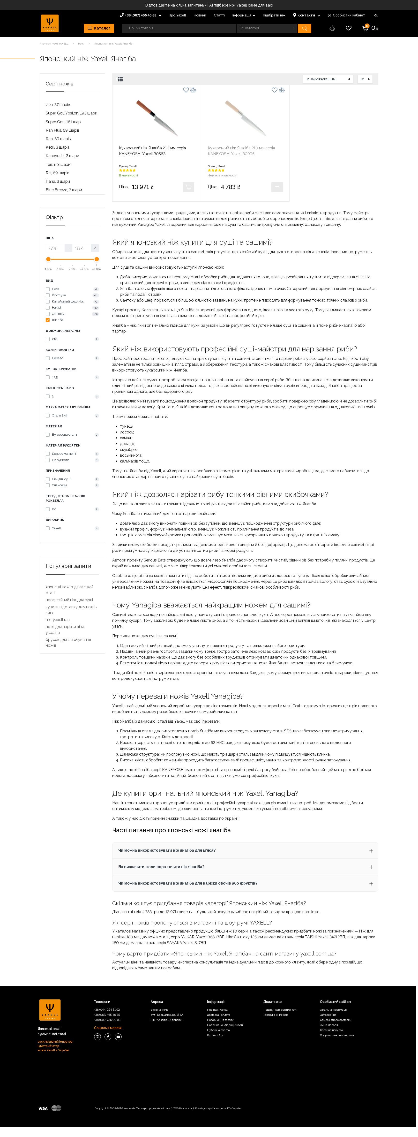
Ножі (81, 43)
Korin (146, 310)
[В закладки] (186, 91)
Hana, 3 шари (58, 181)
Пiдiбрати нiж (274, 15)
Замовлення (328, 1014)
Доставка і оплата (218, 1014)
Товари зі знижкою (275, 1014)
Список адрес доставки (335, 1020)
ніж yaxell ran (58, 619)
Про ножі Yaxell (217, 1009)
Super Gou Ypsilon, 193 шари (71, 113)
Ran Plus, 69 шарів (62, 130)
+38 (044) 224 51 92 (107, 1009)
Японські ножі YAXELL (54, 43)
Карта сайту (215, 1035)
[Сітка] (120, 79)
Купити (188, 187)
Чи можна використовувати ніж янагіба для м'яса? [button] (167, 850)
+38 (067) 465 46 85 (141, 15)
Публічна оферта (218, 1030)
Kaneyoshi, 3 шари (62, 155)
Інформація (241, 15)
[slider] (48, 259)
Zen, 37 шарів (58, 104)
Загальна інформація (334, 1009)
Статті (219, 15)
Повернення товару (220, 1020)
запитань (195, 5)
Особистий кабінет (349, 15)
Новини (200, 15)
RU (375, 15)
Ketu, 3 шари (57, 147)
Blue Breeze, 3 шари (64, 190)
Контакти (307, 15)
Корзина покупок (331, 1030)
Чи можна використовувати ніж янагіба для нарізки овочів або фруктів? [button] (188, 883)
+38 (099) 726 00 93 (107, 1020)
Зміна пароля (329, 1025)
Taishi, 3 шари (58, 164)
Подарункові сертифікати (280, 1009)
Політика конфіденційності (225, 1025)
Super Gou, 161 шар (63, 122)
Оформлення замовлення (337, 1035)
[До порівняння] (193, 90)
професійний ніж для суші (69, 600)
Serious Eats (155, 560)
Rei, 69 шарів (57, 173)
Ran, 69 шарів (58, 138)
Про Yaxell (177, 15)
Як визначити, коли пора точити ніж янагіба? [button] (161, 867)
